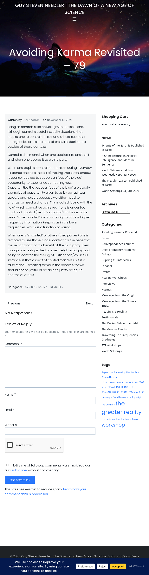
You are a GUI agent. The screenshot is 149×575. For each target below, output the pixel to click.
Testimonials (110, 317)
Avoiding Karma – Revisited (119, 232)
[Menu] (74, 19)
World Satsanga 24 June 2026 (120, 191)
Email (10, 410)
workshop (113, 425)
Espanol (107, 266)
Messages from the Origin (118, 295)
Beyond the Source (111, 372)
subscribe (19, 470)
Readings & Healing (114, 311)
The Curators (108, 404)
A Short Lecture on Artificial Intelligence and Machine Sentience (119, 160)
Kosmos (107, 289)
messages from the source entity (118, 397)
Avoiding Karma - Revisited (44, 287)
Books (105, 238)
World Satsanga (112, 351)
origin (139, 397)
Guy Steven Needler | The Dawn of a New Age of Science (74, 9)
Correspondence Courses (118, 244)
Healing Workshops (114, 277)
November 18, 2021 (59, 120)
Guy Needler (31, 120)
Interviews (108, 283)
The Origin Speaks (130, 419)
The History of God (111, 419)
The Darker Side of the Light (120, 323)
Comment (13, 344)
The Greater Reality (114, 329)
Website (11, 425)
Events (106, 272)
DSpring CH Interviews (116, 260)
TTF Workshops (111, 345)
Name (10, 394)
